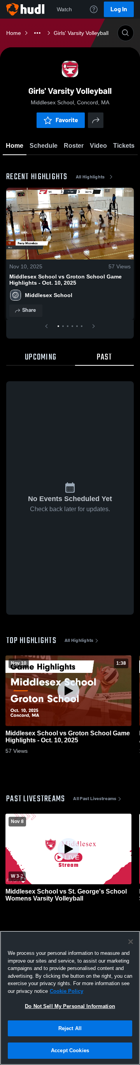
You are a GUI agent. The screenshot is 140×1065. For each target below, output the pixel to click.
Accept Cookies (70, 1050)
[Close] (130, 941)
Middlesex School (48, 295)
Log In (118, 9)
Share (29, 310)
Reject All (70, 1028)
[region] (70, 998)
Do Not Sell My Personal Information (70, 1006)
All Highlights (90, 177)
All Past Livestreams (94, 798)
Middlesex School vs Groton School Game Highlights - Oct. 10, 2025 (65, 279)
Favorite (67, 120)
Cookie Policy (66, 991)
